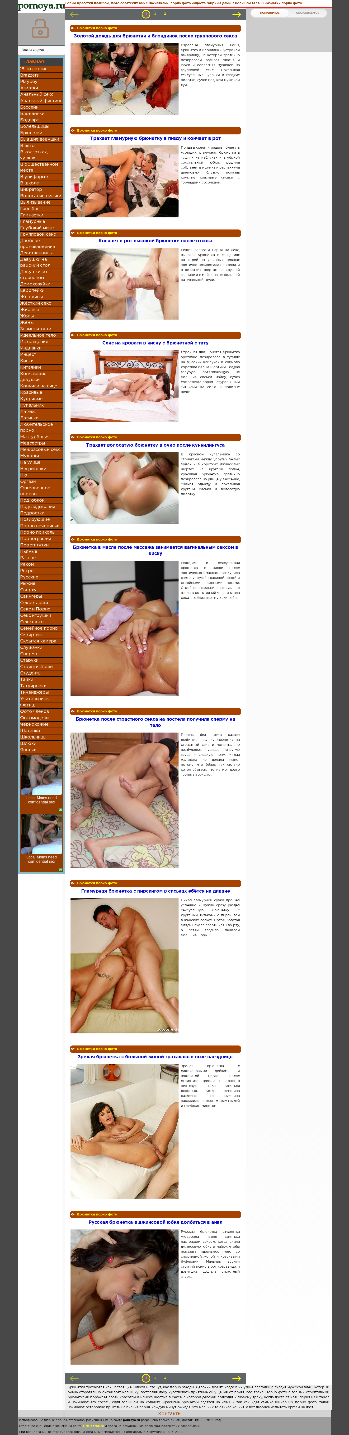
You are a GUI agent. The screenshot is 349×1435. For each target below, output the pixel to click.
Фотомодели (34, 718)
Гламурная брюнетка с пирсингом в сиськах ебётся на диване (155, 891)
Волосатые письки (40, 196)
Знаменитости (35, 329)
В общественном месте (39, 167)
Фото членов (34, 712)
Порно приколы (38, 532)
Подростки (32, 513)
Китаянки (30, 367)
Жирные (29, 310)
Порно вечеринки (40, 526)
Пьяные (28, 552)
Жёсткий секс (35, 303)
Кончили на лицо (39, 386)
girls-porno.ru (93, 1426)
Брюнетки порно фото (97, 28)
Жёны (27, 323)
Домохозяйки (35, 284)
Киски (26, 361)
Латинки (29, 418)
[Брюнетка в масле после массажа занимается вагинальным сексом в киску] (125, 628)
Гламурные (32, 222)
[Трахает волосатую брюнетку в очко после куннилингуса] (125, 488)
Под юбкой (32, 500)
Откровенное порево (35, 491)
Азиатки (29, 88)
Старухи (29, 660)
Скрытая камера (38, 641)
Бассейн (29, 107)
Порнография (35, 539)
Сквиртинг (31, 635)
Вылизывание (35, 202)
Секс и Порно (35, 609)
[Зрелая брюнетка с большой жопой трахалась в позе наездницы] (125, 1131)
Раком (27, 564)
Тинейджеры (34, 692)
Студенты (31, 673)
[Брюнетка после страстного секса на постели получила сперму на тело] (125, 800)
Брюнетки (31, 133)
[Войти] (40, 28)
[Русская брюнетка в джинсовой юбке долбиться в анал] (125, 1297)
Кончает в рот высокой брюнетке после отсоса (156, 241)
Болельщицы (34, 126)
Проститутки (34, 545)
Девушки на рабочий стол (35, 262)
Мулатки (29, 456)
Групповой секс (38, 234)
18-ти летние (33, 69)
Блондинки (32, 114)
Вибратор (31, 190)
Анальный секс (36, 94)
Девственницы (36, 253)
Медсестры (32, 443)
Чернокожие (34, 724)
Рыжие (27, 584)
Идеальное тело (38, 335)
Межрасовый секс (40, 450)
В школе (29, 183)
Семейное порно (39, 628)
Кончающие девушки (33, 377)
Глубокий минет (38, 228)
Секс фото (32, 622)
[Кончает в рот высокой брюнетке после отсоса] (125, 284)
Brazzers (29, 75)
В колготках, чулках (34, 155)
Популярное (270, 13)
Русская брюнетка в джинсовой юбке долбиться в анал (155, 1222)
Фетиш (27, 705)
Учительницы (35, 699)
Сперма (28, 654)
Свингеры (31, 596)
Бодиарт (29, 120)
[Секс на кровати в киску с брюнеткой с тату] (125, 386)
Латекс (28, 412)
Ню (23, 475)
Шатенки (30, 731)
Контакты (169, 1414)
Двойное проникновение (37, 244)
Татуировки (33, 686)
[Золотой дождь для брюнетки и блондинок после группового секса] (125, 79)
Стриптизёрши (36, 667)
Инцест (28, 355)
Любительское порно (36, 427)
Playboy (29, 82)
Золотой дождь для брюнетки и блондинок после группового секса (155, 36)
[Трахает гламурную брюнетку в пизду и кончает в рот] (125, 181)
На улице (30, 462)
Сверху (28, 590)
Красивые (31, 392)
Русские (29, 577)
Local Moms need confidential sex (41, 800)
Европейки (32, 291)
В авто (27, 146)
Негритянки (33, 469)
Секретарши (34, 603)
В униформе (34, 177)
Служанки (31, 648)
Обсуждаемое (307, 13)
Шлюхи (28, 744)
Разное (28, 558)
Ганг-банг (31, 209)
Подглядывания (37, 507)
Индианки (31, 348)
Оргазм (28, 482)
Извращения (34, 342)
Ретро (27, 571)
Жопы (27, 316)
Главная (33, 62)
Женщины (31, 297)
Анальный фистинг (41, 101)
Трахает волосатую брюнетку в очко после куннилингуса (155, 445)
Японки (28, 750)
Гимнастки (31, 215)
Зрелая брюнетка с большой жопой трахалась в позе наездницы (156, 1057)
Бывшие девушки (39, 139)
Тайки (26, 680)
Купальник (32, 405)
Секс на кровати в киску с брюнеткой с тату (155, 343)
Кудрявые (31, 399)
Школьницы (33, 737)
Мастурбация (35, 437)
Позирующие (35, 520)
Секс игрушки (35, 616)
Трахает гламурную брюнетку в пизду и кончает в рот (155, 139)
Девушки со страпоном (33, 275)
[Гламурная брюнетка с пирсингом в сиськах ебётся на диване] (125, 965)
